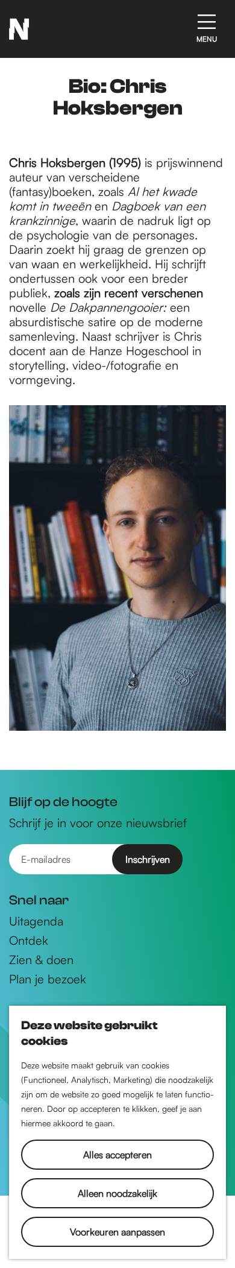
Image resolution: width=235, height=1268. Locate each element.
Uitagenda (36, 921)
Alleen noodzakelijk (117, 1193)
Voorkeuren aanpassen (117, 1232)
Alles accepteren (117, 1155)
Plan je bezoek (47, 979)
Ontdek (28, 940)
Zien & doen (41, 960)
